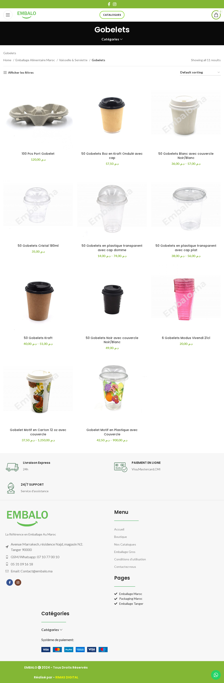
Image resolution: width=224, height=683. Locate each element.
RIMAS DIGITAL (66, 677)
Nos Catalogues (125, 544)
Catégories (110, 39)
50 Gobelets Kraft (38, 338)
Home (7, 60)
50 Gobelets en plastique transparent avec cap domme (112, 247)
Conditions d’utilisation (130, 559)
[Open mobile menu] (8, 14)
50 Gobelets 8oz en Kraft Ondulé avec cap (112, 155)
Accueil (119, 529)
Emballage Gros (124, 552)
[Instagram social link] (115, 4)
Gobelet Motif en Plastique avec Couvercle (112, 432)
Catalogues (112, 14)
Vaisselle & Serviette (73, 60)
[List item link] (49, 557)
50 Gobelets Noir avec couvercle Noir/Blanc (112, 340)
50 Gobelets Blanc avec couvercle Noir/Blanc (186, 155)
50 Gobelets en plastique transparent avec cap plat (186, 247)
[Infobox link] (57, 467)
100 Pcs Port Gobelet (38, 153)
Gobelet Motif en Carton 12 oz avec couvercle (38, 432)
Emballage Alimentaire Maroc (36, 60)
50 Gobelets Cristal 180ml (38, 245)
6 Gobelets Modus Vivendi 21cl (186, 338)
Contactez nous (125, 566)
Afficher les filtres (21, 72)
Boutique (120, 537)
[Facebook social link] (109, 4)
